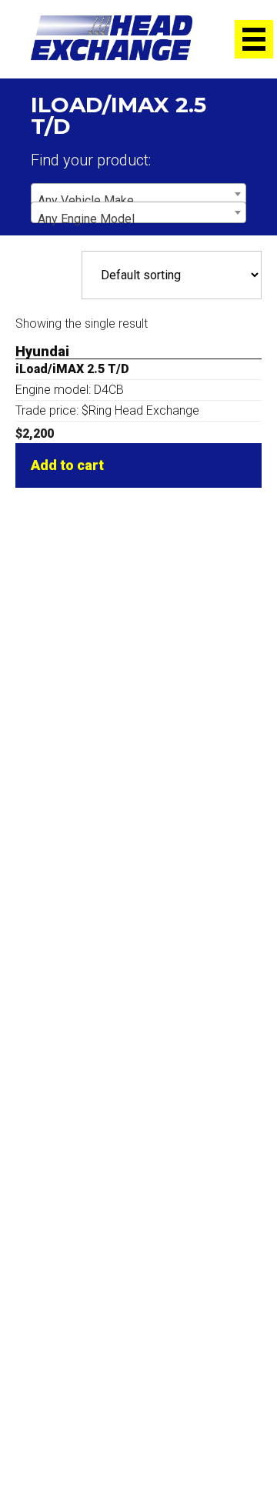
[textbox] (138, 201)
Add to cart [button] (67, 465)
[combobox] (138, 194)
